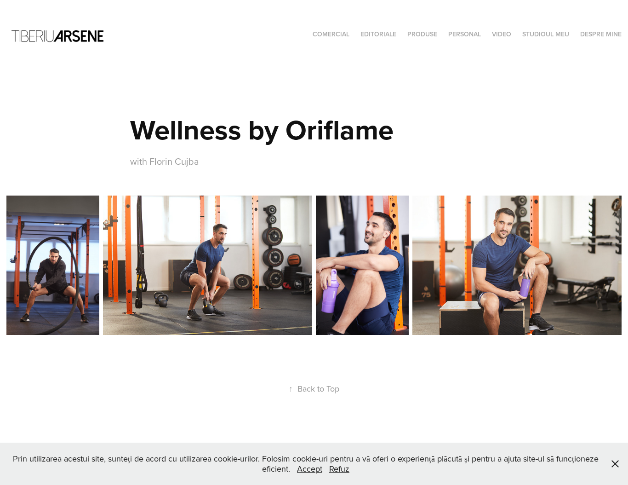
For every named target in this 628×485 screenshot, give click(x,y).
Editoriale (378, 34)
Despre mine (601, 34)
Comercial (331, 34)
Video (501, 34)
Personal (464, 34)
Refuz (339, 468)
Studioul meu (545, 34)
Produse (422, 34)
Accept (309, 468)
